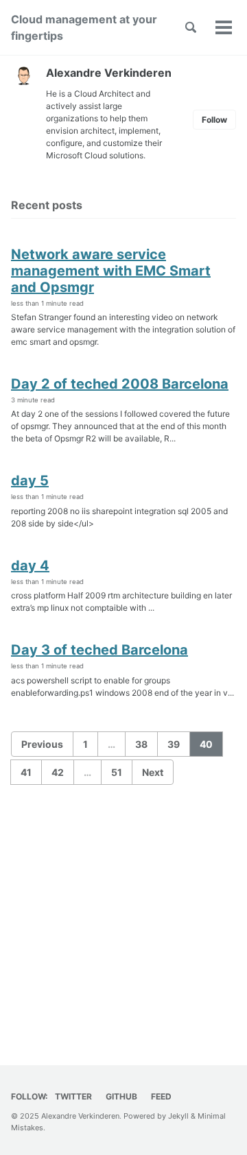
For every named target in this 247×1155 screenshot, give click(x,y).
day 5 (30, 480)
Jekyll (178, 1116)
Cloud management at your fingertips (84, 27)
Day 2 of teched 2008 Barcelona (119, 384)
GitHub (121, 1096)
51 (116, 772)
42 (57, 772)
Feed (161, 1096)
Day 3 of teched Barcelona (99, 650)
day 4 (30, 565)
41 (26, 772)
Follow (214, 119)
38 (141, 744)
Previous (42, 744)
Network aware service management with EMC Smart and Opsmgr (111, 270)
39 (173, 744)
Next (152, 772)
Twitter (73, 1096)
